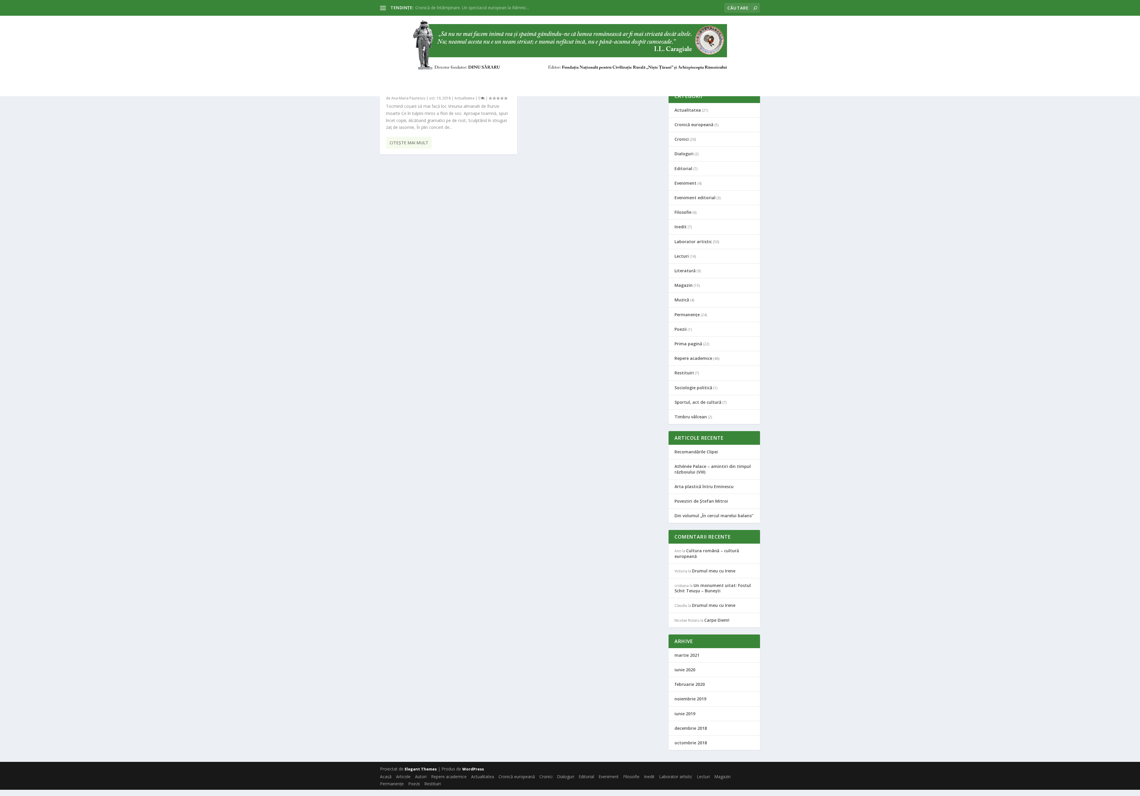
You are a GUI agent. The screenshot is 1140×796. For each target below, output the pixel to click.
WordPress (473, 769)
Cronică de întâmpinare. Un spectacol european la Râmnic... (472, 7)
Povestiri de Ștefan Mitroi (701, 501)
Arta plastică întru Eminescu (704, 486)
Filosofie (634, 78)
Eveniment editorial (694, 197)
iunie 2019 (684, 713)
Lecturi (747, 78)
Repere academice (361, 78)
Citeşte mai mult (409, 142)
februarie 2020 (689, 684)
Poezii (842, 78)
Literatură (685, 270)
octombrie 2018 (690, 743)
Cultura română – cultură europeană (706, 553)
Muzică (681, 300)
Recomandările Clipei (696, 452)
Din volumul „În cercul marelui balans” (713, 515)
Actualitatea (409, 78)
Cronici (503, 78)
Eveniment (601, 78)
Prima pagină (688, 343)
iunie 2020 (684, 669)
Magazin (776, 78)
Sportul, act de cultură (697, 402)
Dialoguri (534, 78)
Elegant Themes (421, 769)
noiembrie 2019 (690, 699)
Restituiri (871, 78)
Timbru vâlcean (690, 417)
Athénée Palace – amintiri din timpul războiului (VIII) (712, 468)
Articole (293, 78)
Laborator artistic (703, 78)
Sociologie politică (693, 387)
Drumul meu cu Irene (713, 571)
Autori (322, 78)
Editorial (568, 78)
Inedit (661, 78)
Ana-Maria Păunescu (408, 98)
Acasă (265, 78)
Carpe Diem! (716, 620)
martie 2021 (686, 655)
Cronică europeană (460, 78)
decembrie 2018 (690, 728)
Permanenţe (811, 78)
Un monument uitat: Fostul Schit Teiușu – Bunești (712, 588)
